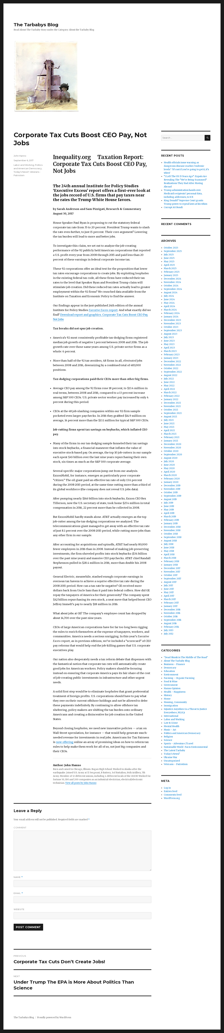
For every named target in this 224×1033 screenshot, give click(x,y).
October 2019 (171, 492)
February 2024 (172, 313)
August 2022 (170, 375)
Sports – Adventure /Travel (178, 743)
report (103, 310)
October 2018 (171, 533)
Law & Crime (171, 722)
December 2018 (172, 527)
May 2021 (169, 427)
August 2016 (170, 623)
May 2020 (169, 468)
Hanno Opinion (172, 688)
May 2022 (169, 385)
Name (18, 877)
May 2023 (169, 344)
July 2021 (168, 420)
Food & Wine (170, 681)
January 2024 (171, 316)
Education (169, 671)
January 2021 (171, 440)
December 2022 (172, 361)
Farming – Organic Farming (179, 678)
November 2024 (172, 282)
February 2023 (172, 354)
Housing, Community (175, 702)
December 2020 (172, 444)
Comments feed (173, 794)
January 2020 (171, 482)
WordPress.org (172, 798)
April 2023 (169, 347)
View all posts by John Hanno (80, 783)
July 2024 (169, 296)
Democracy (170, 667)
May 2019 (169, 509)
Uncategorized (172, 760)
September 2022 (173, 371)
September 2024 (173, 289)
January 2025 (171, 275)
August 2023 (170, 334)
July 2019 (168, 502)
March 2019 (170, 516)
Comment (20, 827)
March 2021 (170, 433)
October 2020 (171, 451)
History (168, 695)
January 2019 (171, 523)
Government (171, 685)
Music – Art (170, 729)
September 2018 (172, 537)
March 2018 (170, 558)
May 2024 (169, 302)
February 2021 (171, 437)
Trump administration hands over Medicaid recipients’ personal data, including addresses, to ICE (183, 193)
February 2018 (171, 561)
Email (18, 893)
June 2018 (169, 547)
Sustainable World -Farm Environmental (186, 747)
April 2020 (169, 471)
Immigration (171, 705)
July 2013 (168, 630)
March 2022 (170, 392)
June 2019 (169, 506)
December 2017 (172, 568)
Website (19, 909)
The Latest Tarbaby (174, 750)
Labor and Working (24, 165)
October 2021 (171, 409)
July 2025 (169, 254)
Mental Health (171, 726)
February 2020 (172, 478)
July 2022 (169, 378)
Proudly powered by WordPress (54, 1017)
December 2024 (172, 278)
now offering (64, 742)
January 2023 (171, 358)
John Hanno (20, 155)
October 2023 (171, 327)
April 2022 (169, 389)
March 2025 (170, 268)
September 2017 (172, 578)
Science (168, 740)
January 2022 (171, 399)
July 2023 (169, 337)
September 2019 (172, 496)
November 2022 (172, 365)
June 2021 (169, 423)
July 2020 (169, 461)
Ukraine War (170, 757)
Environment (171, 674)
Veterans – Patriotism (176, 764)
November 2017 (172, 571)
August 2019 (170, 499)
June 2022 (169, 382)
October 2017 (170, 575)
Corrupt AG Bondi (173, 207)
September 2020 (173, 454)
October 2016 (171, 616)
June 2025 (169, 258)
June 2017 (169, 589)
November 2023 (172, 323)
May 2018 (169, 551)
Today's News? (21, 172)
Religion (168, 736)
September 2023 (173, 330)
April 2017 (169, 595)
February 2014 (171, 626)
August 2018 (170, 540)
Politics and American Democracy (182, 733)
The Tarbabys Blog (36, 24)
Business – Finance (174, 664)
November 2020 (172, 447)
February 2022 (172, 396)
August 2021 (170, 416)
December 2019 (172, 485)
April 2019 (169, 513)
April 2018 (169, 554)
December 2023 (172, 320)
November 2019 (172, 489)
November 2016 (172, 613)
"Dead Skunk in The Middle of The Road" (186, 657)
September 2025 (173, 251)
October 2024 (171, 285)
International (171, 716)
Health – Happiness (174, 691)
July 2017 (168, 585)
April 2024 (169, 306)
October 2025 (171, 247)
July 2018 (168, 544)
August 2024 (170, 292)
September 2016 (172, 620)
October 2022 (171, 368)
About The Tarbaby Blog (177, 660)
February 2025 (171, 271)
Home (167, 698)
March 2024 (170, 309)
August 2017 (170, 582)
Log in (167, 787)
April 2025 (169, 265)
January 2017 (170, 606)
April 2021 (169, 430)
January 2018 (171, 564)
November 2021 (172, 406)
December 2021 (172, 402)
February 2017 (171, 602)
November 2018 (172, 530)
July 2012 (168, 633)
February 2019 (171, 520)
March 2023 (170, 351)
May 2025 (169, 261)
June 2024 (169, 299)
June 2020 (169, 464)
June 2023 (169, 340)
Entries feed (170, 791)
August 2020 (170, 458)
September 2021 (173, 413)
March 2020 (170, 475)
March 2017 (170, 599)
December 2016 (172, 609)
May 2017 (169, 592)
